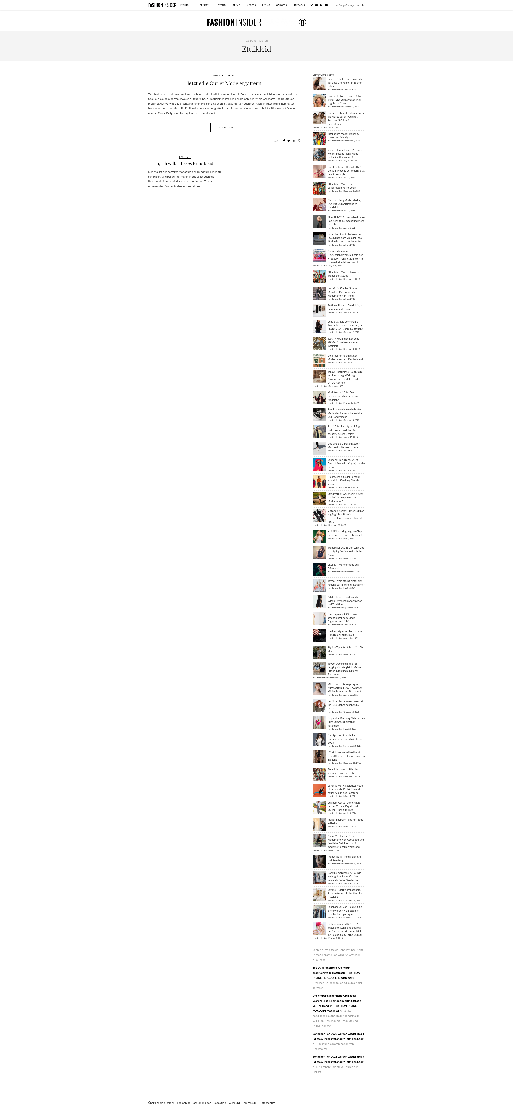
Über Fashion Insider (161, 1102)
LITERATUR (299, 5)
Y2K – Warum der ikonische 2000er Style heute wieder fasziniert (343, 342)
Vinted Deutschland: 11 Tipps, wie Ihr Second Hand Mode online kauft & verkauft (345, 153)
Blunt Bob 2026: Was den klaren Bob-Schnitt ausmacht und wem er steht (346, 221)
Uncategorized (224, 75)
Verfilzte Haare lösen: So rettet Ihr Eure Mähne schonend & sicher (345, 705)
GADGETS (281, 5)
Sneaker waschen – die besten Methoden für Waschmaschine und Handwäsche (345, 413)
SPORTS (251, 5)
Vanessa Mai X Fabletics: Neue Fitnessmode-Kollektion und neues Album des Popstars (345, 789)
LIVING (266, 5)
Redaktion (219, 1102)
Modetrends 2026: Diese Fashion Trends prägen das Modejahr (343, 396)
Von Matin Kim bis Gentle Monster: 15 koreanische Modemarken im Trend (342, 292)
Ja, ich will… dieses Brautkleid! (185, 163)
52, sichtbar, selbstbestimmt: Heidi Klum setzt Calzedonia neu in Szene (346, 756)
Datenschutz (267, 1102)
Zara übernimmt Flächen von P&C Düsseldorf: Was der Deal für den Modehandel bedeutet (345, 238)
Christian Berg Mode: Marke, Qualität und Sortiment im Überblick (344, 204)
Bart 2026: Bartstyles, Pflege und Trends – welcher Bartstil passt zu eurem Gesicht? (344, 430)
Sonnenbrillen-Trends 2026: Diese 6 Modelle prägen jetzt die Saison (346, 463)
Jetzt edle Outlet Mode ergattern (224, 83)
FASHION (185, 5)
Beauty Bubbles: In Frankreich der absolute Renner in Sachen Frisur (345, 82)
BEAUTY (204, 5)
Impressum (250, 1102)
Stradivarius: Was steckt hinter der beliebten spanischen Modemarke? (345, 497)
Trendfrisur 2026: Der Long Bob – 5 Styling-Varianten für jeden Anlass (346, 551)
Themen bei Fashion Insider (194, 1102)
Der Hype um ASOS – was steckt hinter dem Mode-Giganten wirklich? (342, 618)
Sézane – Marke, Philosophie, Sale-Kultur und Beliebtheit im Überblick (345, 893)
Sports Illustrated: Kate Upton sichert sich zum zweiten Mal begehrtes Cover (345, 99)
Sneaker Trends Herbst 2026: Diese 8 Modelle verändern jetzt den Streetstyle (346, 170)
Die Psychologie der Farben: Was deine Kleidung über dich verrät (344, 480)
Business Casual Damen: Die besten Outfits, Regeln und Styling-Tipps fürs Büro (344, 806)
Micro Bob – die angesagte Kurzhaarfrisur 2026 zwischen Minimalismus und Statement (345, 688)
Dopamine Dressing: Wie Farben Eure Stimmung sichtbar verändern (346, 722)
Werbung (234, 1102)
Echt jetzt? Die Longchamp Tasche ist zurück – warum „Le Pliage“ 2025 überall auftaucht (345, 325)
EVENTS (222, 5)
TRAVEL (237, 5)
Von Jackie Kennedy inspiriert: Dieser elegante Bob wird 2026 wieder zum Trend (338, 954)
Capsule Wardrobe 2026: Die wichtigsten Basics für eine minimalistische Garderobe (344, 876)
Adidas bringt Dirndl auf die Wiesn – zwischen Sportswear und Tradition (345, 600)
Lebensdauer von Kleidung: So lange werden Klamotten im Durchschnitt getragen (345, 910)
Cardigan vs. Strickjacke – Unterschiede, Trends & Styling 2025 (345, 739)
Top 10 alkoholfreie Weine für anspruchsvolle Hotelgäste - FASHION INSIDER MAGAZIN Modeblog (336, 972)
